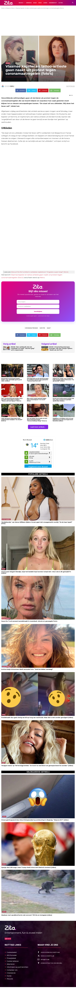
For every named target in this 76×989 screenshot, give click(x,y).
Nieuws (8, 8)
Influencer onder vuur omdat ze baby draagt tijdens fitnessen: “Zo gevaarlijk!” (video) (63, 380)
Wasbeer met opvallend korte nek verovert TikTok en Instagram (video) (26, 915)
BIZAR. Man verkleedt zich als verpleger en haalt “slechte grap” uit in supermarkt (23, 348)
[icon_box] (49, 952)
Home (3, 8)
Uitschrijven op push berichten (17, 967)
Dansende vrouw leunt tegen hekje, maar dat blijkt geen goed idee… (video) (11, 380)
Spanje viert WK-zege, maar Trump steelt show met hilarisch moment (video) (28, 867)
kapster (42, 328)
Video (4, 375)
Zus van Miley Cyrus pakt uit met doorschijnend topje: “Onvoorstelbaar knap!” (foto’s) (37, 420)
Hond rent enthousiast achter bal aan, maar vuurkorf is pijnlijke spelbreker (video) (63, 400)
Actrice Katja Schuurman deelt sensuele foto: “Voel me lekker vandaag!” (27, 669)
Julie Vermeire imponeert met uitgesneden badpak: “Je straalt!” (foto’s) (12, 420)
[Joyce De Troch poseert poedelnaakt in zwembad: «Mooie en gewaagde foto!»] (38, 598)
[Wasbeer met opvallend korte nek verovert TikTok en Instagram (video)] (38, 891)
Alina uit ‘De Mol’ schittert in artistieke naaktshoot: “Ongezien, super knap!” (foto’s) (39, 272)
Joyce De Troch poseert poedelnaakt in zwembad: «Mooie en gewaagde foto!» (29, 621)
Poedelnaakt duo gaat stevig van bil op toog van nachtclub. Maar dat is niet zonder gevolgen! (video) (37, 717)
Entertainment (31, 375)
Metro (42, 277)
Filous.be (10, 979)
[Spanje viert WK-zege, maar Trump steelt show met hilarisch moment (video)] (38, 844)
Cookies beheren (13, 961)
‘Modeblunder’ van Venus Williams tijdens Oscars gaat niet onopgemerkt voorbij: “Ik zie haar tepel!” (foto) (36, 522)
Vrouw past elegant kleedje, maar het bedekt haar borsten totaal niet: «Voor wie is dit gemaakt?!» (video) (36, 572)
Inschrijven (38, 311)
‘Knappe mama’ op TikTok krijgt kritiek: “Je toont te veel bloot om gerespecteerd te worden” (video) (37, 765)
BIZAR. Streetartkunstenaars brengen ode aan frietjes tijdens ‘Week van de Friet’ (60, 348)
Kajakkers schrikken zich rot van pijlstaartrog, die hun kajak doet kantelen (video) (63, 420)
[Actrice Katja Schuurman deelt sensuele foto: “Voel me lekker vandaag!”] (38, 646)
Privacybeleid (11, 958)
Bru (12, 86)
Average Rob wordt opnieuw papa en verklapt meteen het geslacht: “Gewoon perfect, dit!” (37, 380)
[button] (73, 3)
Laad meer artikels (37, 427)
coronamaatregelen (31, 328)
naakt (49, 328)
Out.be (9, 976)
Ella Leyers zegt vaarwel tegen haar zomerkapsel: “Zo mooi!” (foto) (36, 400)
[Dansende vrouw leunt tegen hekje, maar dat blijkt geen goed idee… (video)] (12, 370)
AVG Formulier (12, 955)
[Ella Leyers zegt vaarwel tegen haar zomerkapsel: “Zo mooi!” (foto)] (38, 390)
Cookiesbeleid (11, 952)
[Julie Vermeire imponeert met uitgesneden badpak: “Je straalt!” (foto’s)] (12, 410)
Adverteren (11, 964)
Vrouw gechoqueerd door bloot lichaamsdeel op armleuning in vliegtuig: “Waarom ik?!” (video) (34, 820)
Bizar (12, 8)
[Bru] (3, 86)
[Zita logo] (8, 2)
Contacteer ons (12, 970)
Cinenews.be (11, 973)
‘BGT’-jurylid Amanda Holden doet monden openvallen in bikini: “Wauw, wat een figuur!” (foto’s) (12, 400)
